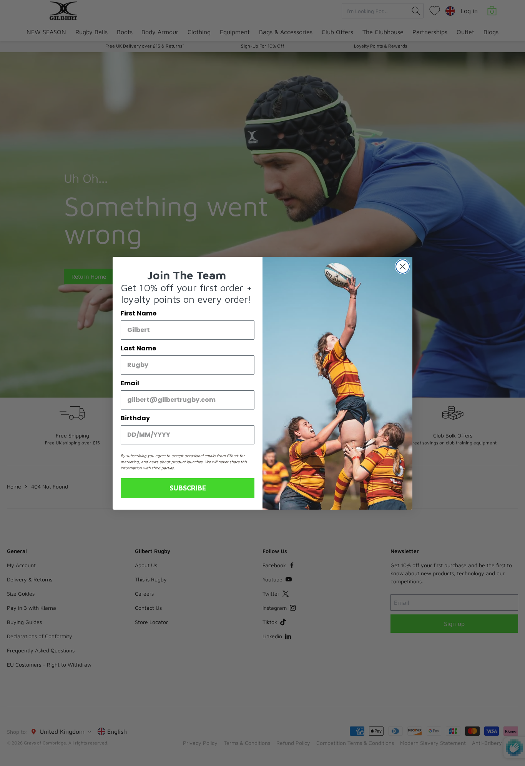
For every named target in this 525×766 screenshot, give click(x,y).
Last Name (138, 348)
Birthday (135, 418)
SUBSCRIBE (187, 488)
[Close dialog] (402, 266)
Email (130, 383)
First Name (138, 313)
